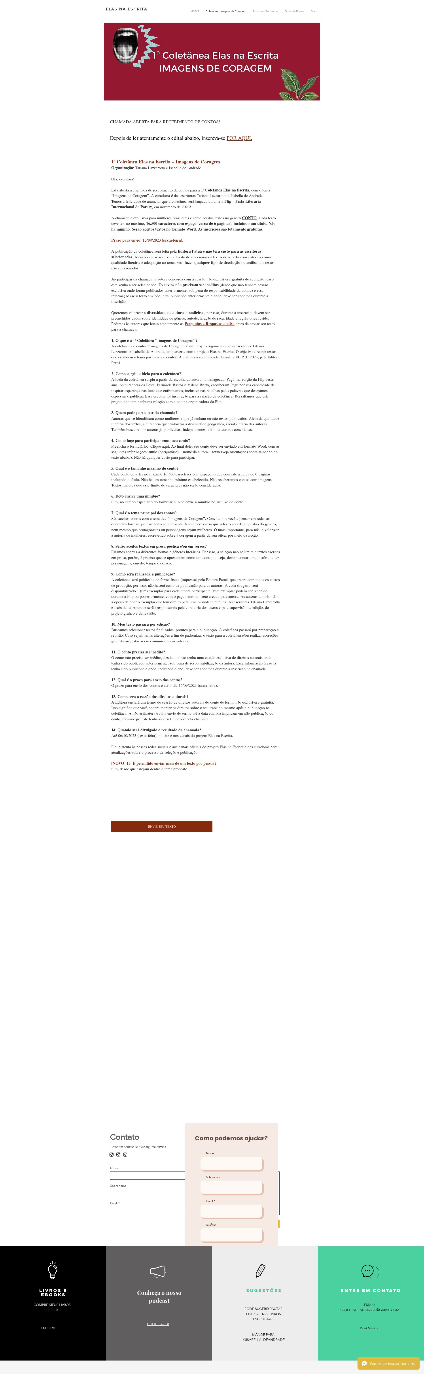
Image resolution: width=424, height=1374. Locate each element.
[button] (48, 1328)
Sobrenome (118, 1185)
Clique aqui (159, 446)
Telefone (211, 1224)
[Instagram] (118, 1154)
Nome (114, 1168)
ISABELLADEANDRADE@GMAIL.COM (369, 1310)
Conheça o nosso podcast (159, 1296)
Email (113, 1203)
